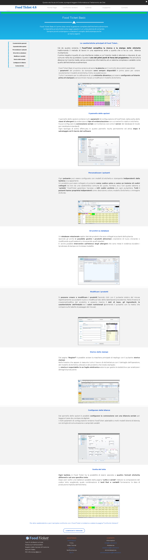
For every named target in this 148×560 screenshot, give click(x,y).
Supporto (106, 8)
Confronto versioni (70, 8)
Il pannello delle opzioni (19, 46)
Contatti (124, 8)
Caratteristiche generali (19, 43)
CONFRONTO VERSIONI (74, 530)
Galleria (88, 8)
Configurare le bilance (19, 62)
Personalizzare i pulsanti (20, 50)
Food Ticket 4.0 (25, 7)
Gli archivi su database (19, 53)
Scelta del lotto (19, 66)
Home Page (52, 8)
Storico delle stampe (19, 59)
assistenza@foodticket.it (110, 548)
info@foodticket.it (111, 543)
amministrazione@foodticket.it (110, 552)
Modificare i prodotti (19, 56)
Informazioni (71, 540)
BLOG (72, 552)
